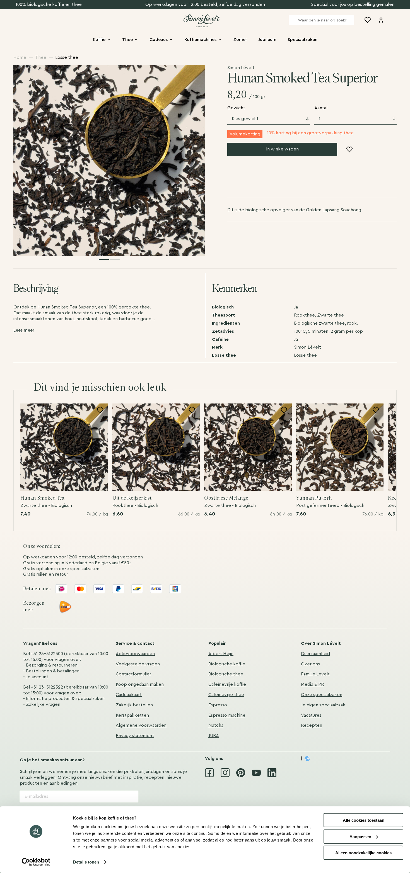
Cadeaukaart (129, 694)
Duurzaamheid (315, 653)
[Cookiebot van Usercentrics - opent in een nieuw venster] (36, 862)
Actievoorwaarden (135, 653)
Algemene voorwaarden (141, 725)
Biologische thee (225, 674)
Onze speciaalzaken (321, 694)
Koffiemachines (200, 39)
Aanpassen (360, 836)
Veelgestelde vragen (138, 664)
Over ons (310, 664)
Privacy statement (135, 735)
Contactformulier (133, 674)
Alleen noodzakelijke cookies (363, 852)
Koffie (99, 39)
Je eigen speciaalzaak (323, 705)
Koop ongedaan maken (140, 684)
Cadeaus (158, 39)
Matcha (215, 725)
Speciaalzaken (302, 39)
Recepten (311, 725)
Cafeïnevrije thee (226, 694)
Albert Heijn (220, 653)
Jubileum (267, 39)
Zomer (240, 39)
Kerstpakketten (132, 715)
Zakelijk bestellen (134, 705)
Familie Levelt (315, 674)
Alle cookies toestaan (363, 820)
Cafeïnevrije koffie (227, 684)
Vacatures (311, 715)
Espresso (217, 705)
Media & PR (312, 684)
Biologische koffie (226, 664)
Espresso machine (226, 715)
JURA (213, 735)
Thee (127, 39)
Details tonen (86, 862)
